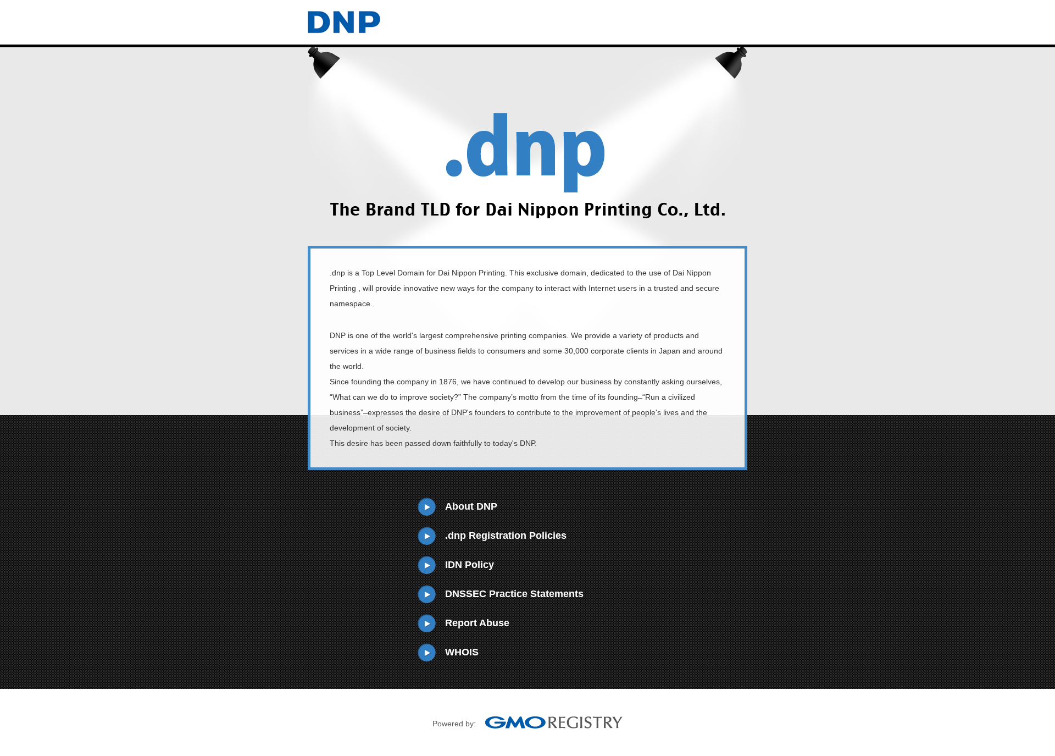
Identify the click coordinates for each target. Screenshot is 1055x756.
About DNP (471, 506)
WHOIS (462, 652)
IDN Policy (469, 564)
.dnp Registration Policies (506, 535)
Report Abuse (477, 622)
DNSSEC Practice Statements (514, 593)
